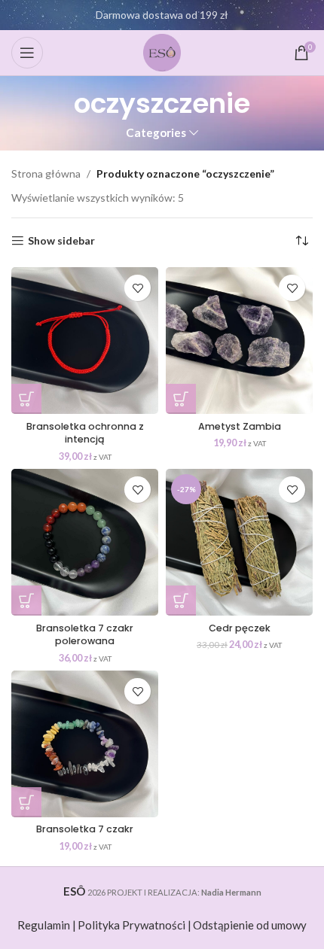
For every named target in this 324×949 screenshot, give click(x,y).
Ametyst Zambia (239, 426)
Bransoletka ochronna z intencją (85, 433)
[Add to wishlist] (137, 288)
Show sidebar (61, 241)
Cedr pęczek (240, 628)
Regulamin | (46, 925)
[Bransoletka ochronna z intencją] (84, 340)
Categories (156, 132)
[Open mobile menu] (27, 53)
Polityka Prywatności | (134, 925)
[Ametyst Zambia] (239, 340)
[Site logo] (162, 51)
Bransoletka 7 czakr (84, 829)
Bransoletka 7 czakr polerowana (84, 635)
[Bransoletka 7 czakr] (84, 744)
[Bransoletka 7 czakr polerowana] (84, 542)
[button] (26, 399)
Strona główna (46, 173)
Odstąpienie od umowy (250, 925)
